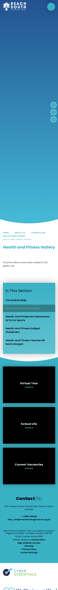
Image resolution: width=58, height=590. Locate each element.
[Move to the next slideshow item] (54, 105)
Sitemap (29, 546)
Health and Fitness (14, 236)
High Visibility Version (29, 543)
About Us (20, 232)
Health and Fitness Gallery (17, 239)
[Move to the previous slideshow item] (54, 112)
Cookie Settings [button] (29, 552)
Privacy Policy (29, 549)
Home (6, 232)
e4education (38, 539)
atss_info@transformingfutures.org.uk (29, 519)
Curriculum (38, 232)
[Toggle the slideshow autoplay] (54, 119)
